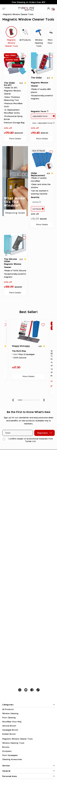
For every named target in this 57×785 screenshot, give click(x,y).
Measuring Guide (15, 212)
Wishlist (24, 56)
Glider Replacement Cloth (38, 175)
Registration (42, 433)
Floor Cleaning (9, 717)
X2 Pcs (36, 202)
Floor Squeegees (10, 755)
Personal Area (9, 776)
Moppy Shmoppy (21, 346)
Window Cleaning (10, 713)
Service (6, 765)
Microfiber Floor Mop (12, 721)
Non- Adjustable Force (42, 123)
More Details (15, 138)
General (6, 770)
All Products (8, 709)
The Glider (36, 77)
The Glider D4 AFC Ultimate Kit (10, 85)
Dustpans (7, 751)
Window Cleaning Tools (13, 743)
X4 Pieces (37, 209)
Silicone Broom (9, 725)
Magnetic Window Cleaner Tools (17, 739)
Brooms (5, 747)
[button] (13, 400)
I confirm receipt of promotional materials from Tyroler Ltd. (30, 440)
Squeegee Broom (10, 730)
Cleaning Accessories (12, 759)
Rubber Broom (9, 734)
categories (7, 704)
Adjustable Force (40, 116)
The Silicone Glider (10, 260)
